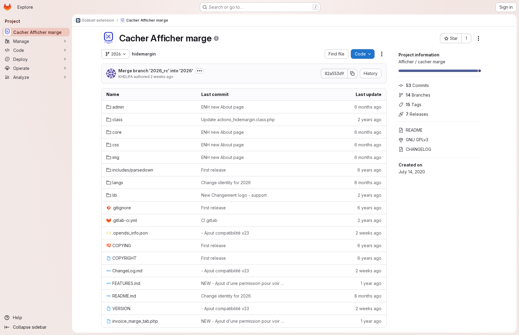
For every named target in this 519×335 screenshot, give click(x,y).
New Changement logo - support (234, 195)
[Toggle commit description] (199, 70)
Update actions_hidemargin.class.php (238, 119)
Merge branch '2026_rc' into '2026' (155, 70)
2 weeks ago (161, 76)
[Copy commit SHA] (352, 73)
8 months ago (367, 182)
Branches (418, 94)
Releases (417, 114)
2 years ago (369, 119)
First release (213, 169)
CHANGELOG (418, 149)
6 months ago (367, 106)
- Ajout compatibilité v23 (225, 232)
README (414, 130)
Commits (417, 85)
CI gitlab (209, 220)
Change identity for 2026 (226, 182)
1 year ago (371, 283)
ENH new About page (222, 106)
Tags (413, 104)
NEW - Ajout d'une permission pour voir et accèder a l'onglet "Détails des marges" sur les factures (244, 283)
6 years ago (369, 169)
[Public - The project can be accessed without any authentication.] (216, 38)
